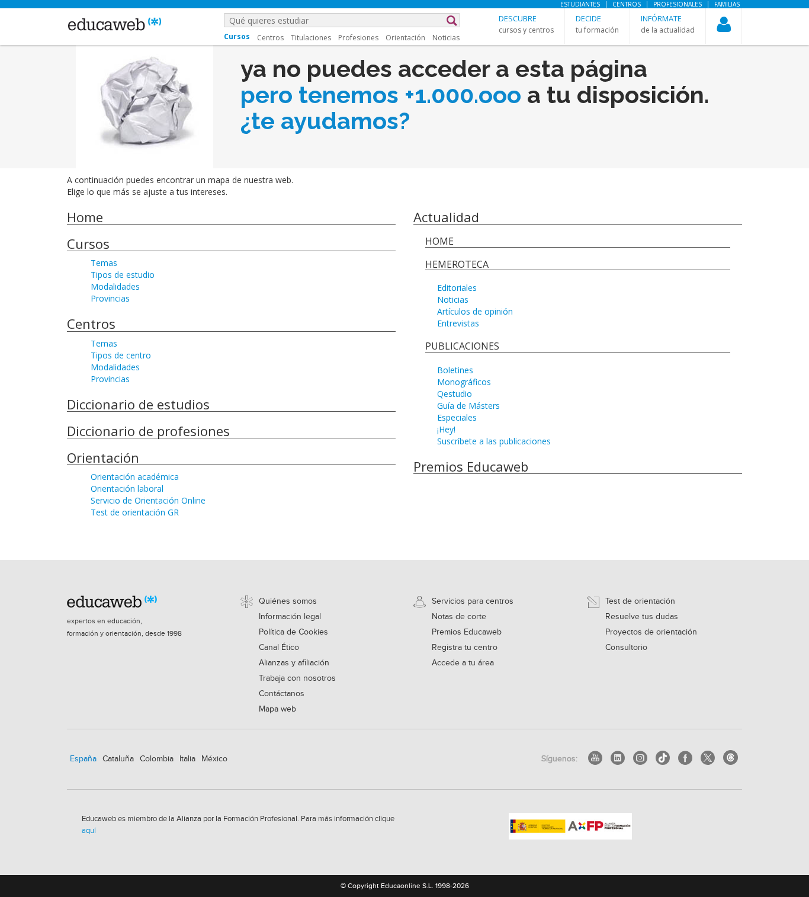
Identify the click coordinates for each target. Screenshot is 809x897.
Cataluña (118, 759)
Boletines (455, 370)
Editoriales (457, 287)
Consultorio (626, 647)
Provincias (110, 298)
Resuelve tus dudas (641, 617)
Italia (187, 759)
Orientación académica (135, 476)
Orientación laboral (127, 488)
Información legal (290, 617)
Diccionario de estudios (138, 404)
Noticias (446, 38)
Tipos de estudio (123, 274)
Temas (104, 262)
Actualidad (446, 217)
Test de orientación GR (135, 512)
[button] (526, 24)
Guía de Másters (468, 405)
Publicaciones (462, 346)
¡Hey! (446, 429)
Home (85, 217)
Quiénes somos (288, 601)
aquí (89, 830)
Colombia (157, 759)
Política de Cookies (293, 632)
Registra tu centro (464, 647)
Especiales (457, 417)
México (214, 759)
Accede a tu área (463, 663)
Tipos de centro (121, 355)
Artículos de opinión (475, 311)
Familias (727, 4)
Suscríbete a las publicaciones (494, 441)
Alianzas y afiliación (294, 663)
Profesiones (358, 38)
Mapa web (277, 709)
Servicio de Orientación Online (148, 500)
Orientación (405, 38)
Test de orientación (640, 601)
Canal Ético (279, 647)
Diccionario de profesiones (148, 431)
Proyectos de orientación (651, 632)
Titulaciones (311, 38)
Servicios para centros (472, 601)
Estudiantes (580, 4)
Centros (626, 4)
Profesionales (677, 4)
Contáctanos (281, 694)
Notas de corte (459, 617)
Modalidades (115, 286)
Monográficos (464, 381)
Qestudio (454, 393)
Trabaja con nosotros (297, 678)
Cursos (88, 243)
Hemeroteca (457, 264)
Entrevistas (458, 323)
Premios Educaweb (470, 466)
